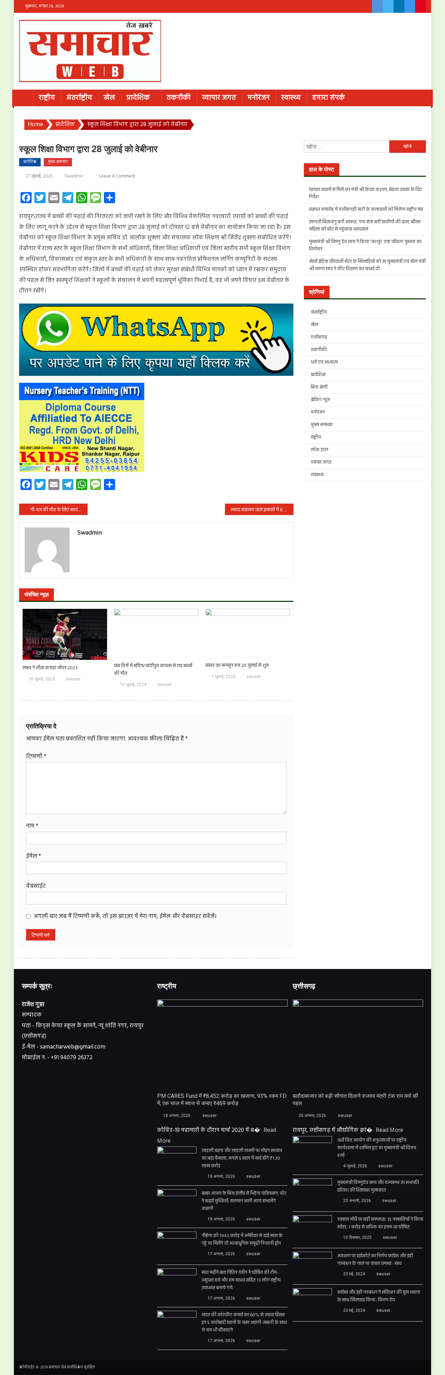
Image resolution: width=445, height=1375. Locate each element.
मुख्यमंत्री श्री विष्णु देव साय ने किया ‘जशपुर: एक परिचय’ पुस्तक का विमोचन (365, 245)
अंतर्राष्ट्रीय (79, 97)
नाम (32, 826)
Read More (389, 1130)
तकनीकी (179, 97)
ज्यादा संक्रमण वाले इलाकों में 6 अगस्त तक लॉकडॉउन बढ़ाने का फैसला (261, 510)
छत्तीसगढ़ (319, 337)
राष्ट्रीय (47, 97)
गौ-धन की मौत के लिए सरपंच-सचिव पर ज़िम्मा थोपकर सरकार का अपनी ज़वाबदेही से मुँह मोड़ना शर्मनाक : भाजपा (59, 510)
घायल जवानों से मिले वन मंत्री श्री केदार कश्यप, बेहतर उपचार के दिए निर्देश (365, 193)
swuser (73, 679)
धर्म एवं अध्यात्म (324, 362)
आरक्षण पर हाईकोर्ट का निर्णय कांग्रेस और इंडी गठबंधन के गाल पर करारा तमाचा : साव (375, 1260)
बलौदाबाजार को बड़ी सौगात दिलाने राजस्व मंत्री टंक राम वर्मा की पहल (355, 1100)
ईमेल (33, 856)
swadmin (73, 176)
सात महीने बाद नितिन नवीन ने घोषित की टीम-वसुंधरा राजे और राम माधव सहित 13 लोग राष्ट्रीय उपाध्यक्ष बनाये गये (241, 1280)
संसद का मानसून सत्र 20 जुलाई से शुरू (237, 666)
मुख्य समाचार (58, 161)
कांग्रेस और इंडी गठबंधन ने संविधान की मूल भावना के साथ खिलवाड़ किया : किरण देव (378, 1296)
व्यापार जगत (219, 97)
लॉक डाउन (319, 450)
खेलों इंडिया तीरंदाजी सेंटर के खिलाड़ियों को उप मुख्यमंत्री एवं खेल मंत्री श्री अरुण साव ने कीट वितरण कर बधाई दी (367, 265)
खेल (109, 97)
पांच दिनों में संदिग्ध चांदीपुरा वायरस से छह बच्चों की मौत (153, 670)
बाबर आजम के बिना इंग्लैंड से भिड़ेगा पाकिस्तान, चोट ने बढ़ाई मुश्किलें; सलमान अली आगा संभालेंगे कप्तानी (244, 1201)
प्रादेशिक (138, 97)
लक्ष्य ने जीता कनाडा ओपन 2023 (50, 668)
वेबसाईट (36, 886)
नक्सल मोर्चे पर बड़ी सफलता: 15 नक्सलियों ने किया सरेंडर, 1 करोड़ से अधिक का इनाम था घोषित (380, 1223)
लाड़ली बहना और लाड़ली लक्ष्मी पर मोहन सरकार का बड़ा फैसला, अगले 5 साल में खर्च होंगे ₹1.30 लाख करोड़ (242, 1158)
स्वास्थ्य (291, 97)
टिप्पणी (36, 756)
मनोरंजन (259, 97)
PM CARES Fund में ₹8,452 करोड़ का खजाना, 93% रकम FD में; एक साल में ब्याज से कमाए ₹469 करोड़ (221, 1100)
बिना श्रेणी (319, 387)
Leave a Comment (117, 176)
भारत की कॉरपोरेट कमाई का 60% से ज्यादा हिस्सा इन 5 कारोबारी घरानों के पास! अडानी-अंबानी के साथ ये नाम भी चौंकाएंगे (244, 1322)
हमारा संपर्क (328, 97)
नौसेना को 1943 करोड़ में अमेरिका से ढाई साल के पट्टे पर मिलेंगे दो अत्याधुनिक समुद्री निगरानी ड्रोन (242, 1240)
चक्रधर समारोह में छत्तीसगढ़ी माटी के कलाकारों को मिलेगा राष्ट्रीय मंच (366, 210)
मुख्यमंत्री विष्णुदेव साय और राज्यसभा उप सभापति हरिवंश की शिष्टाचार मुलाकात (378, 1186)
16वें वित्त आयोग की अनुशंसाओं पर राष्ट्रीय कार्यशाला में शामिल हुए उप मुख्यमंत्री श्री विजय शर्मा (376, 1148)
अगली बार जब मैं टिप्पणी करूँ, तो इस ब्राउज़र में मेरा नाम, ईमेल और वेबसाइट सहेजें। (125, 916)
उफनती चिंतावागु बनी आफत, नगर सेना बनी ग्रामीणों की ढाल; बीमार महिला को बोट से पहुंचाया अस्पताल (365, 225)
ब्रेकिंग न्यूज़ (320, 400)
